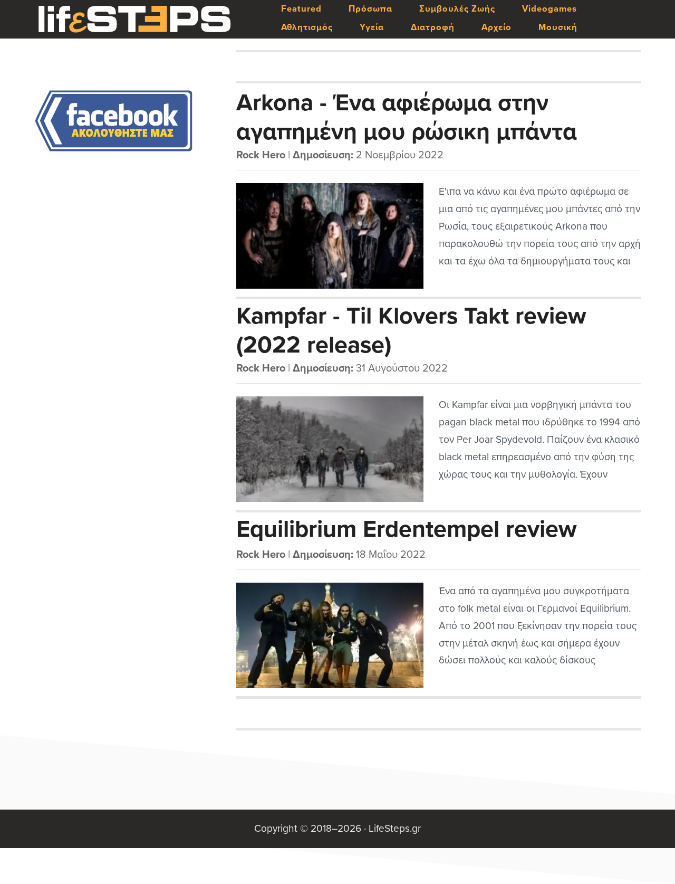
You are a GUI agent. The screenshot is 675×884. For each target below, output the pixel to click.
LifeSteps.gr (134, 19)
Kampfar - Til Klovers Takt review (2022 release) (411, 330)
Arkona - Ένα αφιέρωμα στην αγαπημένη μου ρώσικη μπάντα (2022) (406, 117)
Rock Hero (260, 155)
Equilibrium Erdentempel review (406, 529)
